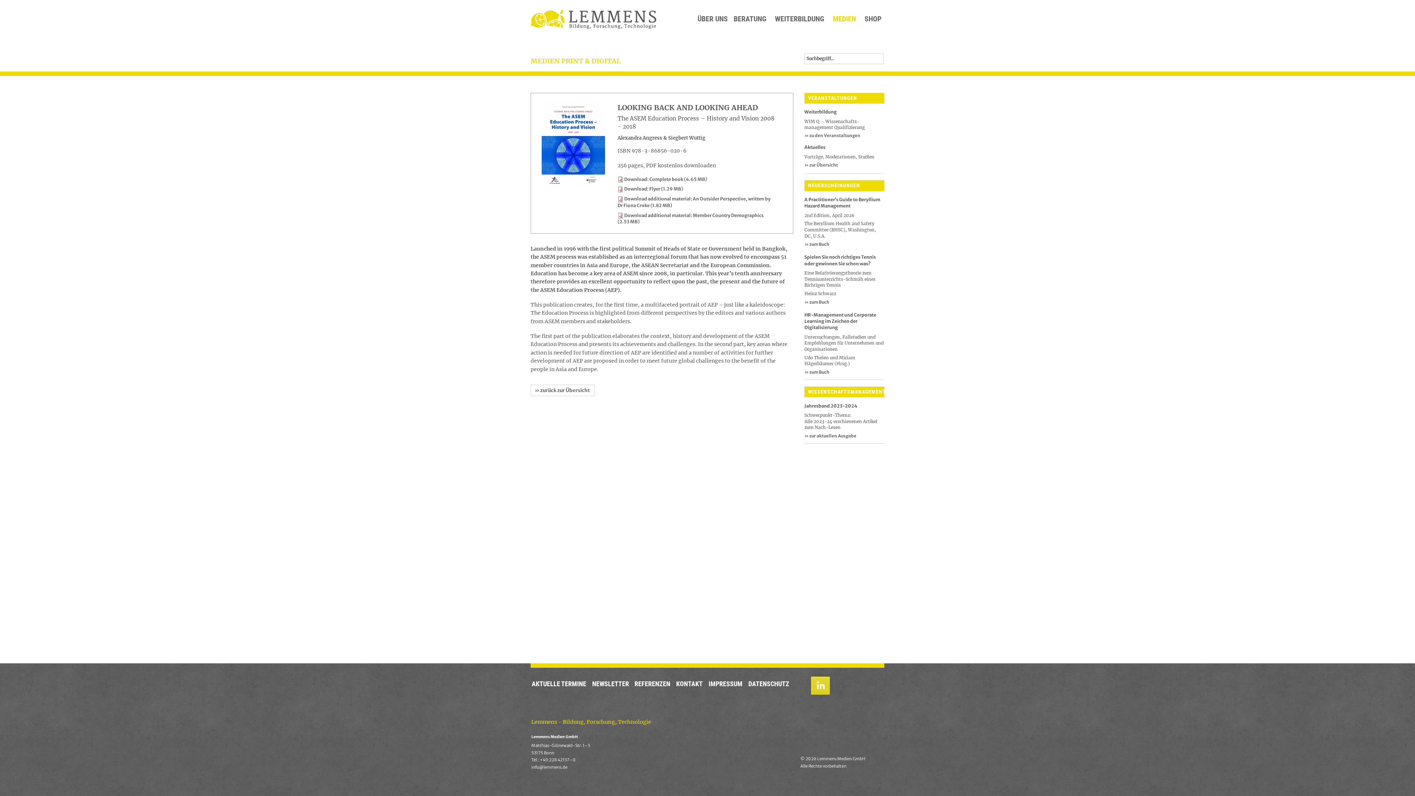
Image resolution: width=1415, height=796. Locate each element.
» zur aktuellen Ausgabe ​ (830, 436)
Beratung (750, 19)
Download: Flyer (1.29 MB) (653, 189)
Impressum (726, 684)
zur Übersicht (821, 165)
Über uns (713, 19)
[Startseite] (593, 19)
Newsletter (610, 684)
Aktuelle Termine (559, 684)
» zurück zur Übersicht (562, 390)
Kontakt (689, 684)
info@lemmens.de (549, 767)
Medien (844, 19)
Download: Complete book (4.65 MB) (665, 179)
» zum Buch (816, 244)
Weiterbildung (799, 19)
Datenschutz (768, 684)
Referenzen (652, 684)
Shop (872, 19)
